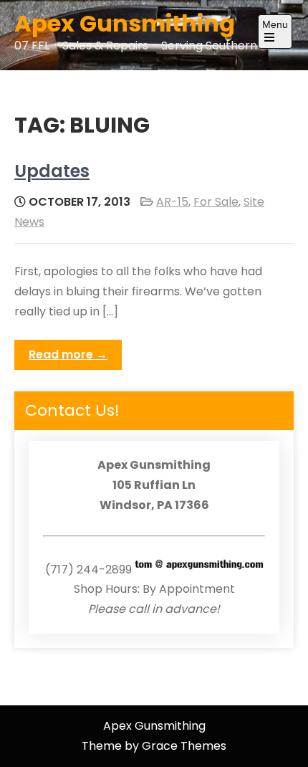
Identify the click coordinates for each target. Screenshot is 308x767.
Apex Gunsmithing (124, 23)
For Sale (216, 202)
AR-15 (172, 202)
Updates (52, 171)
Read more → (68, 354)
